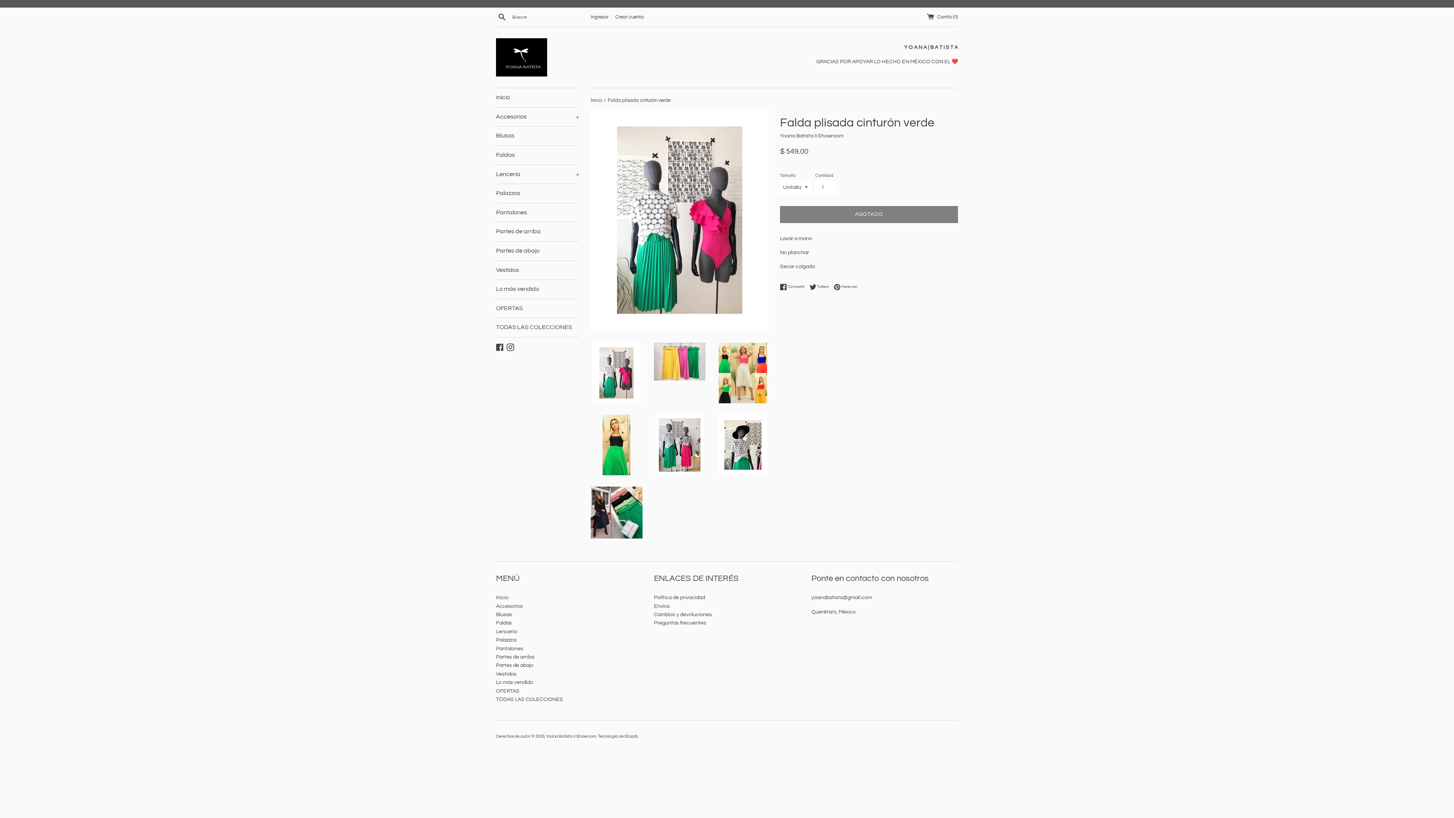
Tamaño (788, 175)
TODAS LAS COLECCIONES (534, 327)
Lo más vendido (517, 289)
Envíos (662, 606)
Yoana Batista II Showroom (571, 736)
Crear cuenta (629, 17)
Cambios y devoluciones (683, 614)
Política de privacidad (679, 597)
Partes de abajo (518, 251)
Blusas (505, 136)
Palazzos (508, 193)
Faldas (505, 155)
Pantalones (511, 212)
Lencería (537, 174)
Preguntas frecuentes (680, 623)
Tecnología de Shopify (618, 736)
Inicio (503, 97)
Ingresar (599, 17)
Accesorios (537, 117)
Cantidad (824, 175)
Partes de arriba (518, 231)
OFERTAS (509, 308)
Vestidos (507, 270)
